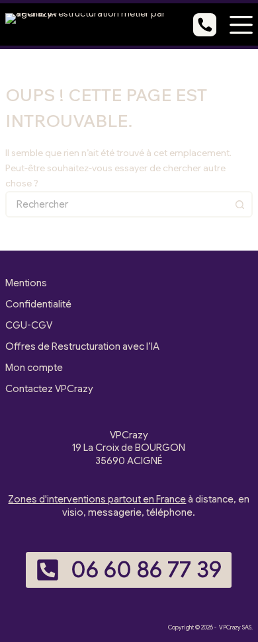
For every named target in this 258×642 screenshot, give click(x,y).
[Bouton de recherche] (239, 204)
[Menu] (241, 24)
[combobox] (117, 204)
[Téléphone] (204, 24)
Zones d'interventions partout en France (97, 499)
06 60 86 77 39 (146, 569)
